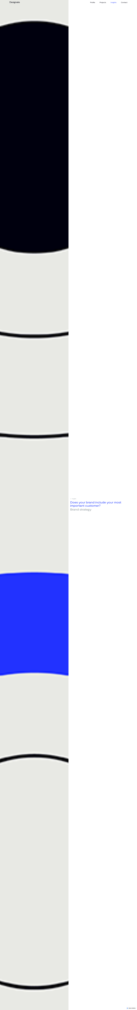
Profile (92, 2)
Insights (113, 2)
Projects (103, 2)
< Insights (73, 498)
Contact (124, 2)
